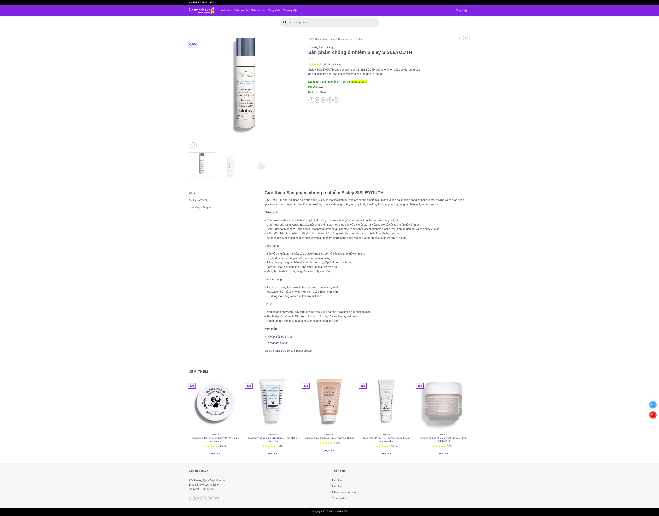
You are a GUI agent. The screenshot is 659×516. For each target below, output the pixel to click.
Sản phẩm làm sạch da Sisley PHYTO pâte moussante (215, 439)
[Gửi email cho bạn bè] (324, 100)
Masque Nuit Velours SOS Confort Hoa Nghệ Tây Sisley (272, 439)
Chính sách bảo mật (344, 492)
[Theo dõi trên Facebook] (192, 498)
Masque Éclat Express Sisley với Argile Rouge (329, 437)
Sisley (359, 39)
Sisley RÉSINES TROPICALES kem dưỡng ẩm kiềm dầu (386, 439)
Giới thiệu (338, 480)
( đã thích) (332, 64)
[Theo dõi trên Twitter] (198, 498)
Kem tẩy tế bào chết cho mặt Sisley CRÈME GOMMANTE (443, 439)
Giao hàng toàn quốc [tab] (200, 207)
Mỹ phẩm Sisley (277, 342)
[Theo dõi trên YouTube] (216, 498)
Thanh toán (339, 498)
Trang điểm (274, 10)
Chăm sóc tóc (258, 10)
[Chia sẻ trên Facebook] (311, 100)
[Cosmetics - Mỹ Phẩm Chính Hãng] (202, 10)
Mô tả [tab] (192, 193)
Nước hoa (226, 10)
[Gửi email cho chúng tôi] (204, 498)
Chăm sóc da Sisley (280, 336)
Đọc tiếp (215, 454)
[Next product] (461, 38)
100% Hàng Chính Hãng (321, 39)
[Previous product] (467, 38)
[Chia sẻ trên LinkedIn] (336, 100)
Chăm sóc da (241, 10)
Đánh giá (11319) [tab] (198, 200)
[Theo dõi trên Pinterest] (210, 498)
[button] (461, 10)
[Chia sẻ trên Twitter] (317, 100)
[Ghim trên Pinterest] (330, 100)
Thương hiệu (290, 10)
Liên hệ (336, 486)
